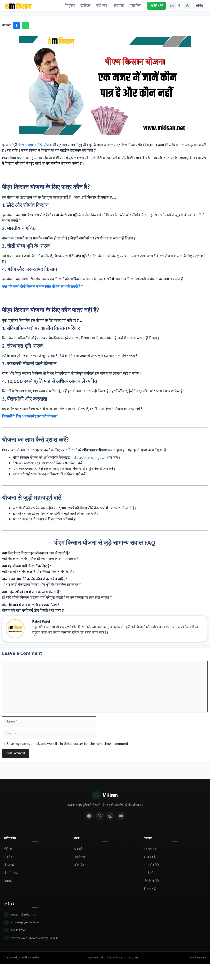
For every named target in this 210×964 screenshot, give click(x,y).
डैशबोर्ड (8, 881)
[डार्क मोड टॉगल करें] (187, 5)
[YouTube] (121, 816)
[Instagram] (110, 816)
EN (172, 5)
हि (179, 5)
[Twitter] (100, 816)
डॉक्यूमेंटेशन (80, 865)
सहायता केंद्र (150, 849)
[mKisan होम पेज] (18, 5)
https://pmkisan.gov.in (89, 458)
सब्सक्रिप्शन (80, 857)
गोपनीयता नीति (151, 881)
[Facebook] (89, 816)
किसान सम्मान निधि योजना (35, 145)
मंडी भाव (101, 5)
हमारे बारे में (149, 857)
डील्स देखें (9, 865)
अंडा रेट (118, 5)
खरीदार (85, 5)
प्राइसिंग (135, 5)
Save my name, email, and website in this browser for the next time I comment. (68, 744)
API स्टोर (78, 849)
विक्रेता (70, 5)
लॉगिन (199, 5)
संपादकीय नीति (151, 865)
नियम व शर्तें (150, 889)
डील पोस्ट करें (11, 873)
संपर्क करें (148, 873)
